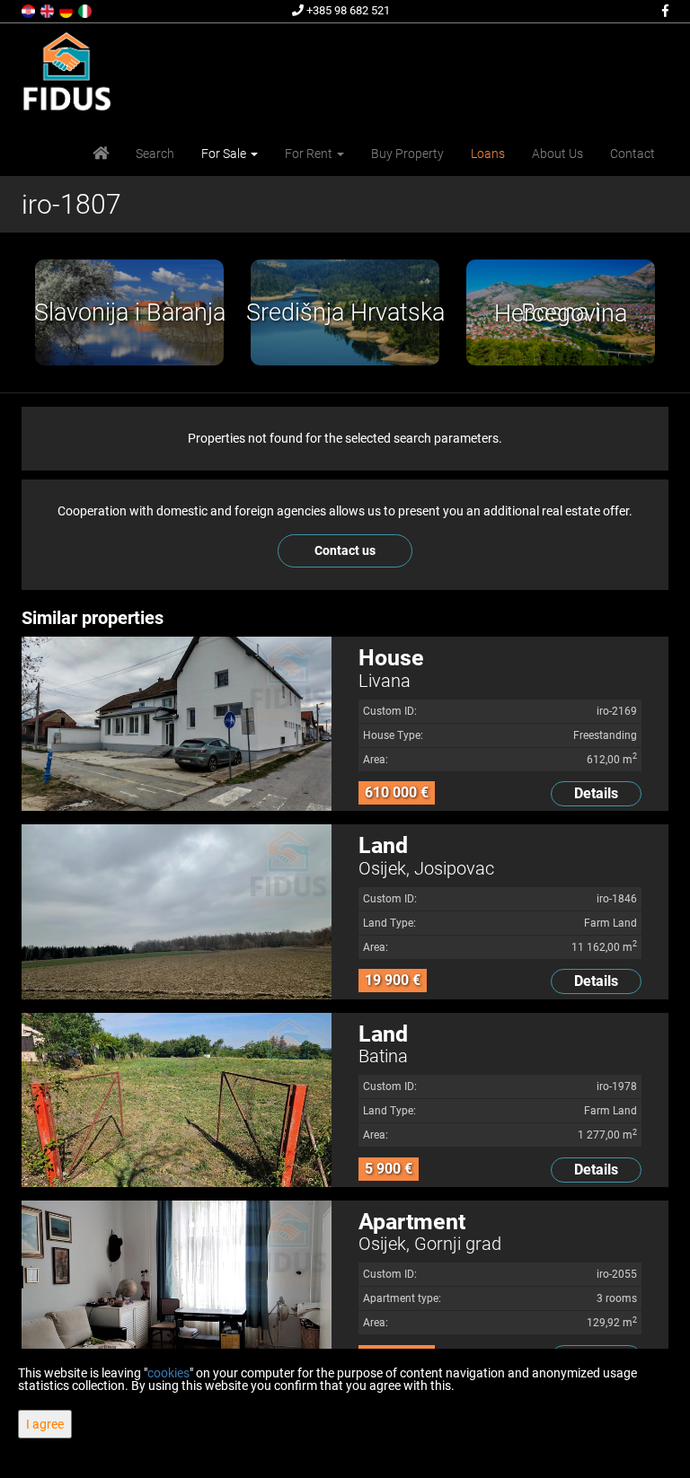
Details (596, 793)
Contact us (345, 550)
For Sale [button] (225, 153)
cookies (168, 1373)
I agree (45, 1424)
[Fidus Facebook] (663, 11)
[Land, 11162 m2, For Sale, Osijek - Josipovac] (177, 911)
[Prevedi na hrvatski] (30, 10)
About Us (557, 153)
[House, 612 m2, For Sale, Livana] (177, 724)
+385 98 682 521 (347, 10)
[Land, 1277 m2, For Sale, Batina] (177, 1100)
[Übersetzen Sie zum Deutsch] (67, 10)
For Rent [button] (310, 153)
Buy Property (407, 153)
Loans (488, 153)
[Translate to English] (48, 10)
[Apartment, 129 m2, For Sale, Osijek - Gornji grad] (177, 1288)
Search (155, 153)
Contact (632, 153)
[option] (129, 312)
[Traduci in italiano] (86, 10)
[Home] (100, 153)
